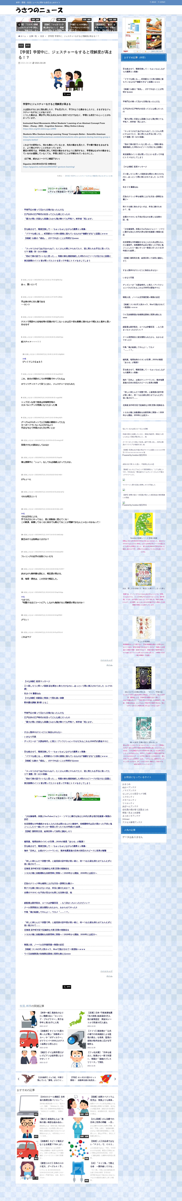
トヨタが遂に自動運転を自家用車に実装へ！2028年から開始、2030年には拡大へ (60, 873)
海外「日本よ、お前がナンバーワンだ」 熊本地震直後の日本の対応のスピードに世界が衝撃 (65, 851)
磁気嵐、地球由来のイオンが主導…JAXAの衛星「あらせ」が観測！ (54, 842)
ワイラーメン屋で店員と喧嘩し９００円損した (139, 485)
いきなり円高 (30, 737)
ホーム (109, 665)
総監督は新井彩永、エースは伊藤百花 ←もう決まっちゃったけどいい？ (57, 903)
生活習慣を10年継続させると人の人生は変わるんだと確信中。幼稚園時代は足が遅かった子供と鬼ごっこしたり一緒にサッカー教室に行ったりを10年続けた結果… (143, 246)
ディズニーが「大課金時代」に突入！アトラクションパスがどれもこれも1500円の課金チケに (66, 741)
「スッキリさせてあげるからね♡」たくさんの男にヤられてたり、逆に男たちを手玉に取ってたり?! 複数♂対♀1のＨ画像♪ (143, 134)
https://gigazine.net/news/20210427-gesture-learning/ (49, 167)
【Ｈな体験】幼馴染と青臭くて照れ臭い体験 (44, 698)
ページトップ (106, 660)
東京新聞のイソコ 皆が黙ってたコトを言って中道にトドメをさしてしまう (57, 261)
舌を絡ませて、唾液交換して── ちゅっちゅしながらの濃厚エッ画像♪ (55, 229)
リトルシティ (128, 803)
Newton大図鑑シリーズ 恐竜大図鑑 (143, 538)
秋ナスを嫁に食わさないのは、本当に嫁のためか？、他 (49, 888)
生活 (21, 45)
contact (162, 2)
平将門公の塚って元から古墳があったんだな (44, 210)
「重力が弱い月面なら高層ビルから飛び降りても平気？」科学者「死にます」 (59, 219)
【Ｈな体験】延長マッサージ (37, 681)
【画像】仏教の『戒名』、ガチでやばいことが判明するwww (51, 238)
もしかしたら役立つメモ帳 (134, 794)
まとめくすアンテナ (131, 816)
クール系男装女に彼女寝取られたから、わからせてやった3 (50, 907)
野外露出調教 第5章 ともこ (36, 702)
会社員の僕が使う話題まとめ (135, 810)
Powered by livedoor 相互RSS (134, 455)
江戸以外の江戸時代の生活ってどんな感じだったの (47, 214)
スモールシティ (129, 800)
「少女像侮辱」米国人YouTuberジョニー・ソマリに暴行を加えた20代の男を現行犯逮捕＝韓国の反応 (144, 232)
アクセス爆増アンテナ (132, 822)
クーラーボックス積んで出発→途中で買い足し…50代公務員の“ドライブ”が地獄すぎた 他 (143, 443)
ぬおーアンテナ (129, 787)
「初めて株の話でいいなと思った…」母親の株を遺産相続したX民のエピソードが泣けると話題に (67, 256)
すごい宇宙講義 (144, 641)
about (154, 2)
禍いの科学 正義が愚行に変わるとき (144, 742)
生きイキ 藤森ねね (32, 693)
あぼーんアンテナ (130, 806)
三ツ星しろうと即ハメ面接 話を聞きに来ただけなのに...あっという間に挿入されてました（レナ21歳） (143, 177)
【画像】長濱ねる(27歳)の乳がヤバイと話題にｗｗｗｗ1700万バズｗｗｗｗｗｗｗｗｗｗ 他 (144, 451)
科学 (28, 45)
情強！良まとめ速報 (131, 813)
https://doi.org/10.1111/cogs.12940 (39, 129)
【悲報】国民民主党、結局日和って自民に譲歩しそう (48, 831)
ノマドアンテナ (129, 790)
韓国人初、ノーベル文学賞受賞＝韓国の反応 (44, 945)
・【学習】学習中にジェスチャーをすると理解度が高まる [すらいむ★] (87, 176)
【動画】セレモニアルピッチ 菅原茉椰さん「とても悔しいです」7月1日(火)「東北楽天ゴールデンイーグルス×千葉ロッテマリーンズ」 (143, 472)
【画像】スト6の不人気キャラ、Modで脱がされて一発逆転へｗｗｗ (54, 949)
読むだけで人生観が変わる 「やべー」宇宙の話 (144, 692)
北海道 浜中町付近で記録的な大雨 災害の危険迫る (46, 869)
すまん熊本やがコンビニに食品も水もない (43, 732)
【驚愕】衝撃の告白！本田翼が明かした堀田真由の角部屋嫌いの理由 (144, 496)
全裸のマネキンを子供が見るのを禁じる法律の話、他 (48, 893)
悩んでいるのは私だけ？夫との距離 (135, 429)
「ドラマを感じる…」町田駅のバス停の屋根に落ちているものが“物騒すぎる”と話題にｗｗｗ (66, 234)
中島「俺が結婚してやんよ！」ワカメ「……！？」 (47, 912)
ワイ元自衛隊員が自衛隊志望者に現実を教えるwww (47, 954)
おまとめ (126, 784)
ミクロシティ (128, 797)
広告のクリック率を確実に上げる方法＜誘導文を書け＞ (49, 883)
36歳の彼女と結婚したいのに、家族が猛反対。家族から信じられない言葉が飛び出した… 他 (143, 435)
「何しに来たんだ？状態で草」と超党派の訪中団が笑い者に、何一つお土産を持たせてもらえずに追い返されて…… (143, 395)
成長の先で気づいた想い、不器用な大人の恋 (138, 464)
